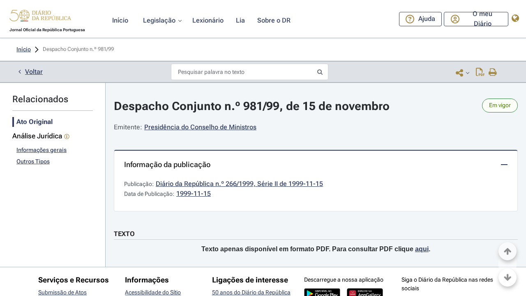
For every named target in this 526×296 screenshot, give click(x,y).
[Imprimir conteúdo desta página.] (493, 72)
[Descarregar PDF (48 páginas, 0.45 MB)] (480, 72)
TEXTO (124, 234)
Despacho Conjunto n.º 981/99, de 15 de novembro (252, 106)
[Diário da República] (40, 17)
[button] (40, 17)
